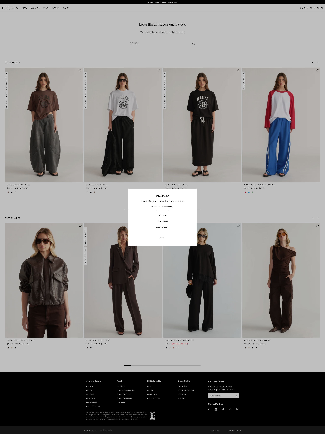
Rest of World (162, 227)
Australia (162, 215)
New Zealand (162, 221)
